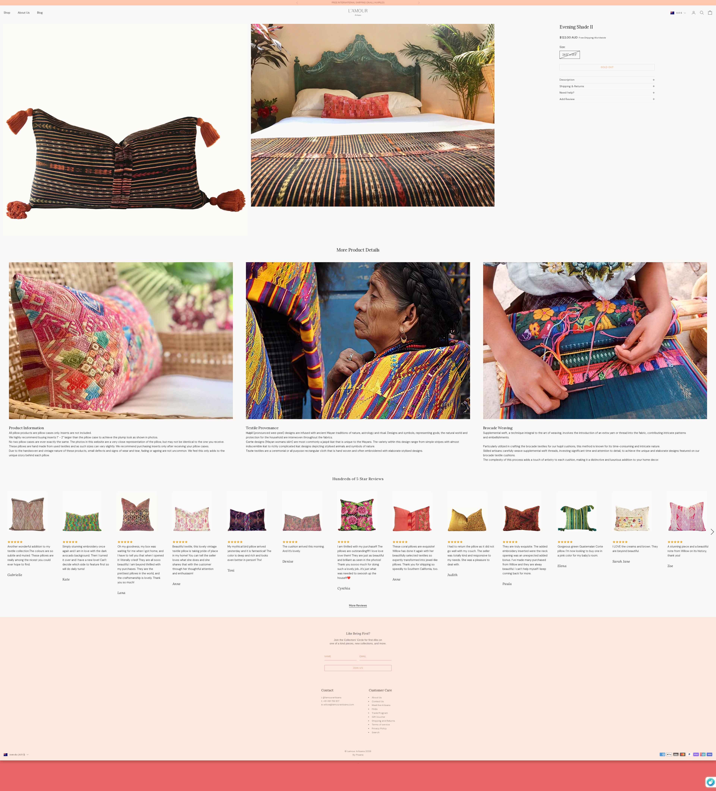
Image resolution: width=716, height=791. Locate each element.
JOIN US (358, 668)
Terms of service (381, 724)
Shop (7, 13)
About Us (24, 13)
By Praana (358, 754)
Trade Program (380, 713)
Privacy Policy (379, 728)
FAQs (375, 709)
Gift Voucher (378, 716)
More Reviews (358, 605)
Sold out (607, 67)
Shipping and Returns (383, 720)
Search (375, 732)
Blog (40, 13)
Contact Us (378, 701)
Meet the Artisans (381, 705)
